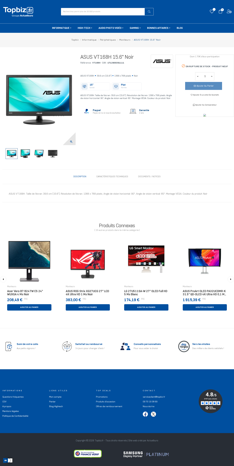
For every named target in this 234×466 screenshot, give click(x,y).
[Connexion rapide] (229, 12)
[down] (211, 76)
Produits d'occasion (105, 402)
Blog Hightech (56, 407)
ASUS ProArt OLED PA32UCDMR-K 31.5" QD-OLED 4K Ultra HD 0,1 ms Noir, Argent (204, 294)
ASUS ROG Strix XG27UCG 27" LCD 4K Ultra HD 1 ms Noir (87, 293)
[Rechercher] (149, 11)
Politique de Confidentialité (15, 416)
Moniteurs (11, 287)
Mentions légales (10, 411)
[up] (197, 76)
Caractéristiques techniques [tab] (112, 177)
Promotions (102, 397)
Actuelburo (152, 441)
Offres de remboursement (109, 407)
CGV (4, 402)
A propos (6, 407)
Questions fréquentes (13, 397)
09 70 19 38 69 (150, 402)
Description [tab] (79, 177)
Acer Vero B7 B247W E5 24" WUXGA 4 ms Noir (25, 293)
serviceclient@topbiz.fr (154, 397)
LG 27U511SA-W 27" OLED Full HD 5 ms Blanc (145, 293)
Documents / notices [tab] (149, 177)
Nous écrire (148, 407)
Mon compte (55, 397)
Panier (52, 402)
